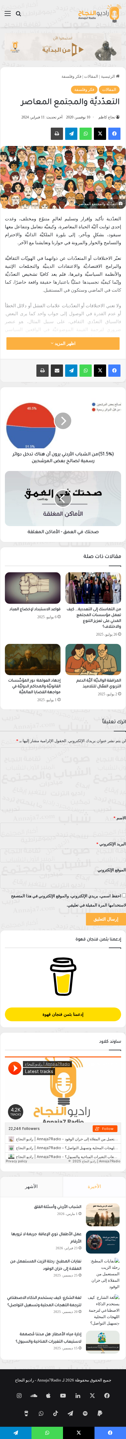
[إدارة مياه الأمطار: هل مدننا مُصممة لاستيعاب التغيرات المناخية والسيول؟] (103, 1342)
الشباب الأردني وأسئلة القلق (57, 1207)
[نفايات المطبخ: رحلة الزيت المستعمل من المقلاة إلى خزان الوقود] (103, 1274)
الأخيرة (94, 1186)
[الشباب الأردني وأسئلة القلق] (103, 1214)
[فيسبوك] (114, 134)
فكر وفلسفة (71, 76)
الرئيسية (108, 76)
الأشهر (31, 1186)
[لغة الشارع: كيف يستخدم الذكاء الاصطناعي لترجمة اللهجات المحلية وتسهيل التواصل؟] (103, 1310)
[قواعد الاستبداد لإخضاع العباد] (33, 588)
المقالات (91, 76)
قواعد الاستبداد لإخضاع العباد (35, 609)
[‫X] (100, 134)
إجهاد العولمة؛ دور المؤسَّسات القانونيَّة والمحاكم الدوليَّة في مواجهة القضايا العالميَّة (34, 687)
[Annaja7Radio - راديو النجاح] (99, 13)
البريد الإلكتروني (111, 844)
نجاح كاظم (106, 117)
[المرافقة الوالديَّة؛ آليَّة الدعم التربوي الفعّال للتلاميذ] (93, 659)
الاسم (119, 818)
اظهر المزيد (65, 343)
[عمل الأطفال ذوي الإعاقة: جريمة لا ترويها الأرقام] (103, 1242)
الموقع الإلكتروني (112, 870)
